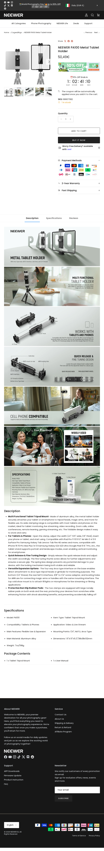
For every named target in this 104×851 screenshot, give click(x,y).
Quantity (63, 113)
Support (88, 23)
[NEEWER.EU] (13, 15)
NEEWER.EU (14, 832)
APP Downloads (12, 771)
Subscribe (63, 798)
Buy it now (79, 140)
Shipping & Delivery (64, 723)
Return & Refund (63, 727)
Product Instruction (13, 779)
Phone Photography (41, 23)
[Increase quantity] (71, 119)
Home (6, 32)
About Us (59, 718)
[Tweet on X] (65, 41)
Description (32, 218)
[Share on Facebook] (69, 41)
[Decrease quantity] (60, 119)
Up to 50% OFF (54, 4)
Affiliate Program (63, 731)
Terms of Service (79, 835)
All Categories (19, 23)
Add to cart (79, 131)
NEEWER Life (62, 23)
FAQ (6, 784)
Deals (76, 23)
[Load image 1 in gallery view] (28, 60)
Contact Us (60, 714)
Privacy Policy (94, 835)
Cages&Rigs (16, 32)
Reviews (73, 218)
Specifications (54, 218)
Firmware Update (12, 775)
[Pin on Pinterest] (72, 41)
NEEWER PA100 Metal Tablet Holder (38, 32)
